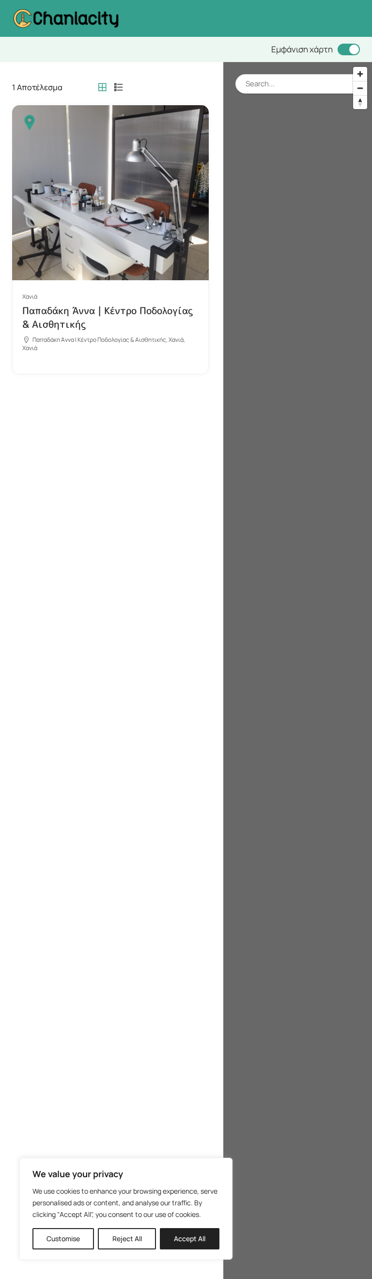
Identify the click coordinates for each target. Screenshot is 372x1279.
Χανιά (29, 296)
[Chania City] (66, 17)
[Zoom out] (360, 88)
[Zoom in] (360, 74)
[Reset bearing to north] (360, 102)
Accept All (189, 1238)
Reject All (127, 1238)
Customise (63, 1238)
